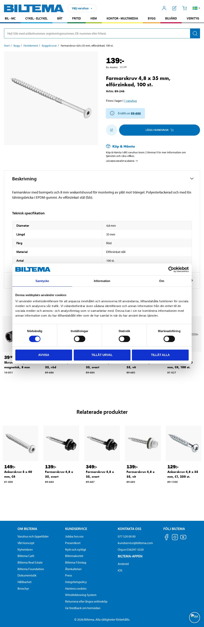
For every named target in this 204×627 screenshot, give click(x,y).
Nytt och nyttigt (75, 549)
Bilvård (171, 18)
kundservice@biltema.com (135, 543)
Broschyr (23, 588)
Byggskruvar (49, 45)
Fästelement (31, 45)
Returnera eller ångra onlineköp (86, 601)
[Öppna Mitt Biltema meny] (164, 8)
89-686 (136, 113)
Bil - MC (10, 18)
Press (68, 575)
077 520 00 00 (126, 536)
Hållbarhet (24, 582)
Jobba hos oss (74, 536)
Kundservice (76, 528)
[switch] (79, 339)
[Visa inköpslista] (174, 8)
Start (7, 45)
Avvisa (43, 355)
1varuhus (130, 101)
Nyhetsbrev (25, 549)
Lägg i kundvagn (157, 130)
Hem (93, 18)
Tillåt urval (102, 355)
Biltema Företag (75, 562)
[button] (196, 8)
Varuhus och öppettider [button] (33, 536)
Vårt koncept (26, 543)
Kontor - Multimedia (122, 18)
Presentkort (72, 543)
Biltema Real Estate (30, 562)
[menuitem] (10, 18)
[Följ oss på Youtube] (183, 539)
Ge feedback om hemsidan (82, 608)
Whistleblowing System (80, 595)
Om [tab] (161, 281)
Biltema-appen (130, 556)
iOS (120, 570)
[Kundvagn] (184, 8)
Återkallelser (73, 569)
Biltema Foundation (31, 569)
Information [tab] (102, 281)
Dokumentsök (27, 575)
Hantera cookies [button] (75, 588)
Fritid (76, 18)
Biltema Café (26, 556)
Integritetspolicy (76, 582)
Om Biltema (27, 528)
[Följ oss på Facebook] (166, 538)
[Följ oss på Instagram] (175, 538)
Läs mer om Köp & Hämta (120, 160)
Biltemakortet (74, 556)
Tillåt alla (160, 355)
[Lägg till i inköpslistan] (111, 130)
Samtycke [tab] (42, 281)
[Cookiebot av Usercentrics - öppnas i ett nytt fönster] (171, 269)
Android (123, 564)
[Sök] (195, 33)
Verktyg (193, 18)
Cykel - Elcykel (36, 18)
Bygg (152, 18)
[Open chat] (194, 617)
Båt (59, 18)
